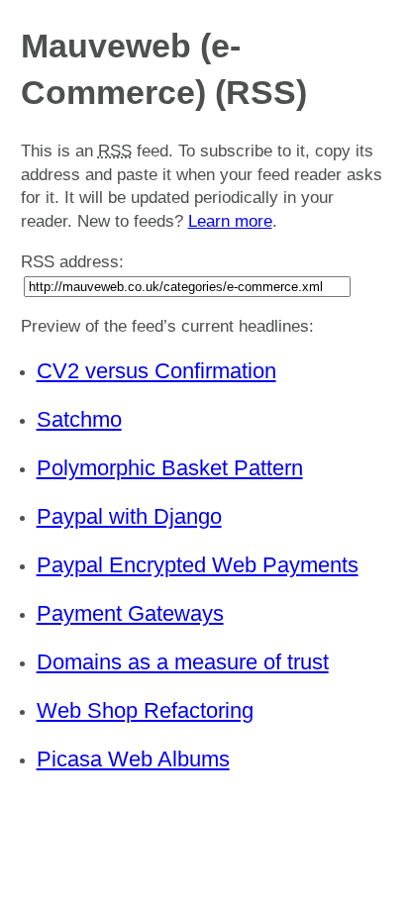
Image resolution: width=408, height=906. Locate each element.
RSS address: (72, 261)
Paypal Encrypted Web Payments (197, 565)
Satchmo (79, 419)
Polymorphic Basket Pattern (170, 467)
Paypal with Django (129, 516)
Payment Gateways (130, 613)
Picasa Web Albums (133, 759)
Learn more (230, 221)
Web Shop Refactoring (145, 710)
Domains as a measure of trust (183, 662)
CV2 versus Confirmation (156, 370)
